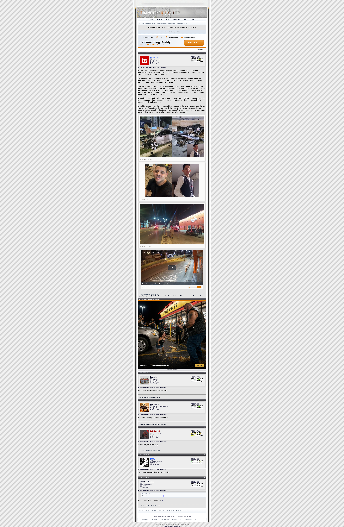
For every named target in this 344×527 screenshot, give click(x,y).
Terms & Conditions (165, 519)
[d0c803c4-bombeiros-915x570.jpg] (172, 224)
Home (151, 19)
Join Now (192, 43)
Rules (185, 19)
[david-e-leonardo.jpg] (172, 180)
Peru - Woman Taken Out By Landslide (183, 516)
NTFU (201, 519)
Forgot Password (154, 519)
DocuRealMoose (147, 482)
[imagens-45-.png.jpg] (172, 136)
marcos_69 (155, 404)
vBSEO (178, 526)
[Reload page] (140, 23)
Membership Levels (176, 519)
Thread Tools (200, 49)
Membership (176, 19)
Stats (192, 19)
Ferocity (153, 377)
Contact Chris (145, 519)
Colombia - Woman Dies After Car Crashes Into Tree (163, 516)
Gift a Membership (188, 519)
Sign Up (159, 19)
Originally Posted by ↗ (148, 493)
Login (167, 19)
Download (196, 286)
